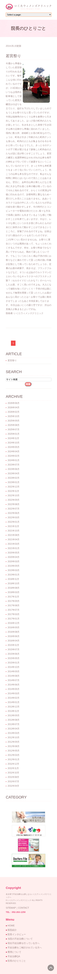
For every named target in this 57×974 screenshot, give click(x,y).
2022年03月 (13, 517)
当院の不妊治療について (20, 938)
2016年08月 (13, 632)
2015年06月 (13, 654)
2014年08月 (13, 676)
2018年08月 (13, 588)
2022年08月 (13, 504)
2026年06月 (13, 403)
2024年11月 (13, 438)
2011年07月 (13, 781)
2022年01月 (13, 522)
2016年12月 (13, 623)
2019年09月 (13, 566)
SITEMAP (11, 907)
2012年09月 (13, 742)
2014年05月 (13, 689)
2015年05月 (13, 658)
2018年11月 (13, 579)
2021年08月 (13, 535)
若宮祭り (13, 56)
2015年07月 (13, 649)
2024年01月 (13, 460)
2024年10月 (13, 442)
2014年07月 (13, 680)
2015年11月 (13, 645)
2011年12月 (13, 764)
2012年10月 (13, 737)
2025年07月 (13, 429)
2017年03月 (13, 614)
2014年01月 (13, 702)
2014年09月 (13, 671)
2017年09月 (13, 601)
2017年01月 (13, 618)
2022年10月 (13, 495)
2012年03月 (13, 755)
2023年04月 (13, 473)
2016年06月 (13, 636)
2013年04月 (13, 728)
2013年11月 (13, 711)
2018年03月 (13, 592)
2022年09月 (13, 500)
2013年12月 (13, 706)
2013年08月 (13, 720)
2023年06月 (13, 469)
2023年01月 (13, 482)
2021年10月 (13, 530)
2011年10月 (13, 772)
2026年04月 (13, 407)
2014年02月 (13, 698)
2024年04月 (13, 451)
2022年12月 (13, 486)
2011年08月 (13, 777)
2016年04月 (13, 640)
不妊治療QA (14, 956)
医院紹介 (12, 930)
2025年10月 (13, 416)
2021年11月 (13, 526)
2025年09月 (13, 420)
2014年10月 (13, 667)
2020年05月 (13, 552)
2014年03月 (13, 693)
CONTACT (23, 907)
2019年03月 (13, 570)
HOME (11, 925)
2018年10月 (13, 583)
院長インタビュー (17, 934)
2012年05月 (13, 750)
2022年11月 (13, 491)
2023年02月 (13, 478)
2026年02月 (13, 412)
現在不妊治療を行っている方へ (24, 943)
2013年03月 (13, 733)
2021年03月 (13, 544)
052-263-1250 (19, 912)
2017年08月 (13, 605)
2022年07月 (13, 508)
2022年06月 (13, 513)
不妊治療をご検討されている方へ (25, 947)
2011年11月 (13, 768)
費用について (14, 952)
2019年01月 (13, 574)
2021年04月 (13, 539)
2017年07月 (13, 610)
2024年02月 (13, 456)
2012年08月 (13, 746)
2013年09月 (13, 715)
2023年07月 (13, 464)
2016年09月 (13, 627)
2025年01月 (13, 434)
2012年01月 (13, 759)
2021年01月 (13, 548)
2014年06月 (13, 684)
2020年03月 (13, 561)
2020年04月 (13, 557)
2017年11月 (13, 596)
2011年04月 (13, 786)
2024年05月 (13, 447)
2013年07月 (13, 724)
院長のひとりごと (17, 960)
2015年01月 (13, 662)
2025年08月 (13, 425)
